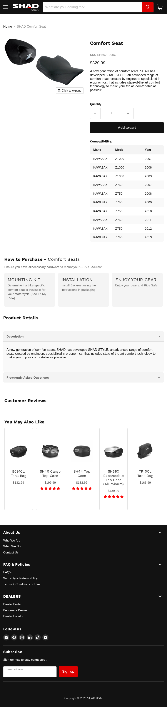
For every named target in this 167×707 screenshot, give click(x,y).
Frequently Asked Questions (83, 377)
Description (83, 336)
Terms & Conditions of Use (21, 584)
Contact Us (10, 552)
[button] (50, 488)
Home (7, 26)
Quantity (95, 104)
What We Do (12, 546)
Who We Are (11, 540)
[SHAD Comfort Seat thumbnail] (12, 107)
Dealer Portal (12, 604)
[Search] (148, 7)
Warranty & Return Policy (20, 578)
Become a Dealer (15, 610)
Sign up (68, 671)
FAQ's (7, 572)
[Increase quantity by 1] (128, 113)
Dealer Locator (13, 616)
